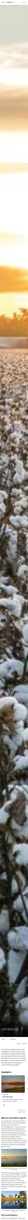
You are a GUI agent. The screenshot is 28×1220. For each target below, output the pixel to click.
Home (3, 1039)
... (7, 1039)
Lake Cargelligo (15, 1172)
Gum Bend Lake (18, 1132)
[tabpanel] (14, 518)
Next (23, 1111)
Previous (19, 1111)
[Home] (9, 2)
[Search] (22, 3)
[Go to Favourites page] (25, 2)
